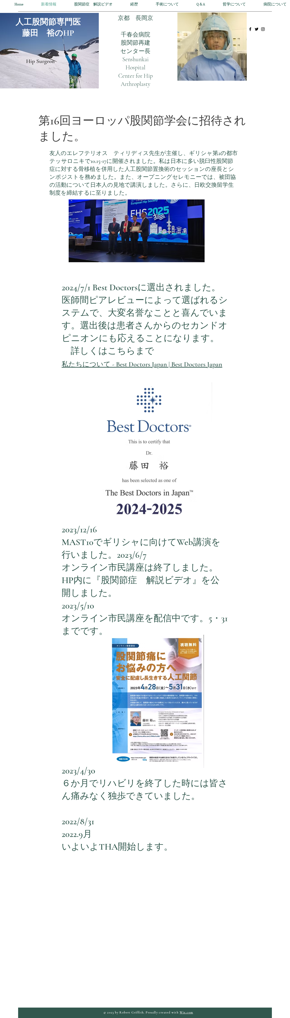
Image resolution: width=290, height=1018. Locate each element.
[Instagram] (263, 29)
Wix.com (186, 1012)
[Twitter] (256, 29)
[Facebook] (250, 29)
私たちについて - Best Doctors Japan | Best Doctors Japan (142, 364)
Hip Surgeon (40, 61)
